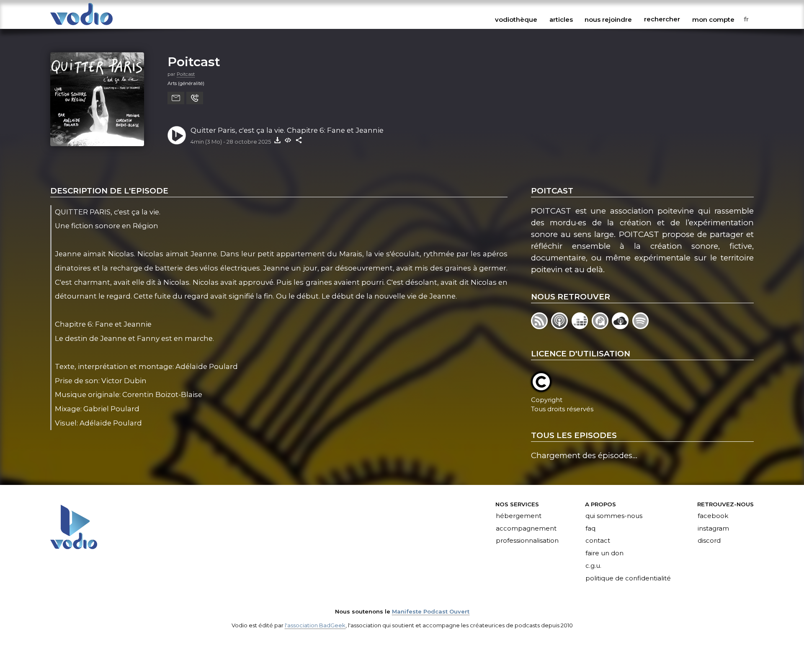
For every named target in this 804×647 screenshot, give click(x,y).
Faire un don (604, 553)
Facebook (713, 516)
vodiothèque (516, 19)
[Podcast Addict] (602, 326)
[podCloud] (622, 326)
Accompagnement (526, 528)
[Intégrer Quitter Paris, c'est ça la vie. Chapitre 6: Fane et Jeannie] (288, 140)
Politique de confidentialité (628, 579)
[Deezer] (582, 326)
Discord (709, 541)
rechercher (662, 19)
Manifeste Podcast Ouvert (430, 611)
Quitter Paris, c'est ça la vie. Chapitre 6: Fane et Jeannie (287, 130)
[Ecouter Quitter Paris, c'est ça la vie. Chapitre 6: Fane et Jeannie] (177, 135)
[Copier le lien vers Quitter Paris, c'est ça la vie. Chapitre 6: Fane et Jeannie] (299, 140)
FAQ (590, 528)
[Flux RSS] (541, 326)
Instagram (713, 528)
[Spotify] (641, 326)
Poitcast (194, 61)
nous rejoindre (608, 19)
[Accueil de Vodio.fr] (81, 26)
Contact (597, 541)
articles (561, 19)
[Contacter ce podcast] (176, 98)
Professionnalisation (527, 541)
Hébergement (518, 516)
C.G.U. (593, 566)
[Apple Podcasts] (561, 326)
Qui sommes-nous (613, 516)
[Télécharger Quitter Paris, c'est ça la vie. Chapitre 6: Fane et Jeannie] (277, 140)
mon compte (713, 19)
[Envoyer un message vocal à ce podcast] (194, 98)
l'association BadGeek (315, 625)
